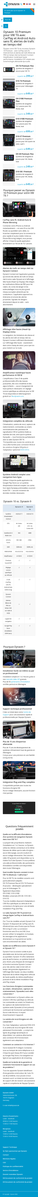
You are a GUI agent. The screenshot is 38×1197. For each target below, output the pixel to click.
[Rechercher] (20, 4)
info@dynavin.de (13, 1105)
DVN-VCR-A (24, 450)
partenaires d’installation (20, 682)
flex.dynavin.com (17, 396)
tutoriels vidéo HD (13, 679)
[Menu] (34, 4)
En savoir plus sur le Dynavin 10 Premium (14, 12)
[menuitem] (20, 4)
